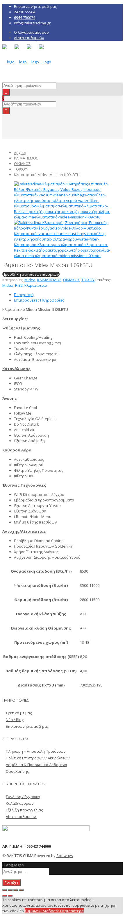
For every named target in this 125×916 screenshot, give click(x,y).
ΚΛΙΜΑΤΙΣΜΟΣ (26, 158)
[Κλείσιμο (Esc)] (4, 890)
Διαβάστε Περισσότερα (63, 910)
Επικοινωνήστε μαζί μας (27, 726)
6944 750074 (24, 17)
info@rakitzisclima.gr (32, 23)
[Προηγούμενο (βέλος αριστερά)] (4, 896)
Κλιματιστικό (35, 285)
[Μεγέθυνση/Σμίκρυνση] (21, 890)
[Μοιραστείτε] (10, 890)
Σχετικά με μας (19, 713)
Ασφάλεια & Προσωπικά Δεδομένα (36, 764)
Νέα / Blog (15, 719)
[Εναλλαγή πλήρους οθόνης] (15, 890)
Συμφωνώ (33, 910)
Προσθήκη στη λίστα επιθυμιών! (31, 274)
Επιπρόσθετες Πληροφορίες (39, 300)
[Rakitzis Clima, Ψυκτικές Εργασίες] (26, 62)
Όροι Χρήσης (17, 771)
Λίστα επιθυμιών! (21, 816)
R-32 (19, 285)
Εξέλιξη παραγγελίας (24, 810)
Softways (64, 855)
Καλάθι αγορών (19, 803)
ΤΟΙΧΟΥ (20, 169)
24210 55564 (24, 12)
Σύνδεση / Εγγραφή (23, 796)
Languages (14, 864)
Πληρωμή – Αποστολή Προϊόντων (35, 751)
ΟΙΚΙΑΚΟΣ (22, 163)
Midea (29, 279)
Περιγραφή (24, 294)
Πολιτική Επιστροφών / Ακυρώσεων (37, 758)
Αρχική (20, 152)
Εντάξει (11, 882)
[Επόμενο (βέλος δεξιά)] (10, 896)
